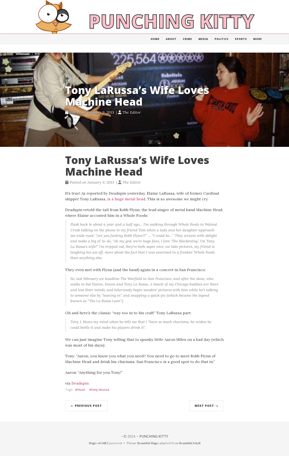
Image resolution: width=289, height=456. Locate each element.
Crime (187, 39)
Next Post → (206, 406)
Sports (241, 39)
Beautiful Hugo (147, 443)
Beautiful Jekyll (189, 443)
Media (203, 39)
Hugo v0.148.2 (98, 443)
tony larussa (100, 389)
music (81, 389)
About (171, 39)
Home (155, 39)
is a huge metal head (126, 199)
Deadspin (80, 383)
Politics (221, 39)
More (257, 39)
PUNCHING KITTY (153, 436)
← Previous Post (86, 406)
